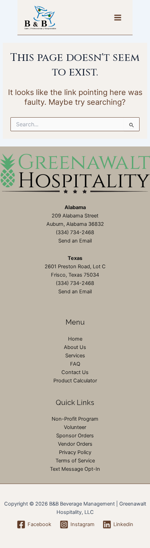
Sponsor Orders (75, 435)
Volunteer (75, 427)
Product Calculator (75, 381)
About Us (75, 347)
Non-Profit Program (75, 419)
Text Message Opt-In (75, 469)
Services (75, 355)
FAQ (75, 364)
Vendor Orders (75, 444)
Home (75, 339)
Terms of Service (75, 461)
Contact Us (75, 372)
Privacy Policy (75, 452)
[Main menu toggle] (118, 17)
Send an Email (75, 241)
